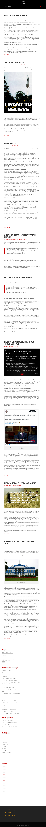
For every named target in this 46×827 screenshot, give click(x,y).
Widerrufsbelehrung (10, 814)
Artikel (3, 736)
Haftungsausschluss (10, 812)
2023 (4, 774)
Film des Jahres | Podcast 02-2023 (9, 707)
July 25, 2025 (23, 292)
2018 (4, 788)
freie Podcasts (5, 744)
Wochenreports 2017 (6, 757)
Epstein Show (11, 18)
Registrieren (4, 659)
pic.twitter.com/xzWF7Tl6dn (11, 291)
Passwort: (4, 655)
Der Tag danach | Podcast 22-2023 (9, 700)
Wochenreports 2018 (6, 759)
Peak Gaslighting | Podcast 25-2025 (9, 726)
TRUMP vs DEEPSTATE (23, 18)
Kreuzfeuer (4, 748)
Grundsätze (21, 64)
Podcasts (24, 64)
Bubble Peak (10, 143)
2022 (4, 777)
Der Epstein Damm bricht (16, 15)
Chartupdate (11, 64)
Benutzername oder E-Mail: (8, 652)
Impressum (7, 809)
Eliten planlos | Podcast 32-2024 (8, 711)
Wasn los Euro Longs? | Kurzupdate (9, 722)
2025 (4, 769)
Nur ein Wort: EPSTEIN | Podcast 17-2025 (20, 542)
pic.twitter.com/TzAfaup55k (18, 252)
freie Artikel (16, 18)
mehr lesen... (7, 54)
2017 (4, 791)
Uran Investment (5, 754)
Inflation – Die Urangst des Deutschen (10, 702)
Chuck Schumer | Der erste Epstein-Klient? (21, 236)
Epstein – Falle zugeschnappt (18, 277)
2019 (4, 785)
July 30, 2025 (22, 253)
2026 (4, 766)
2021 (4, 780)
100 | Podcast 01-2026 (14, 62)
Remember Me (6, 660)
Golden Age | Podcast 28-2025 (8, 728)
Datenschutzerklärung (11, 815)
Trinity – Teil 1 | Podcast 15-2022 (9, 705)
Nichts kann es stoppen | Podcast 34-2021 (11, 713)
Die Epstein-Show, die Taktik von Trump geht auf (19, 343)
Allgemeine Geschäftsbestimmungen (14, 810)
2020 (4, 783)
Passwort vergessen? (12, 659)
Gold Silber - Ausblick (6, 724)
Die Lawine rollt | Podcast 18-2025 (20, 483)
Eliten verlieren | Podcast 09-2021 (9, 709)
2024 (4, 772)
